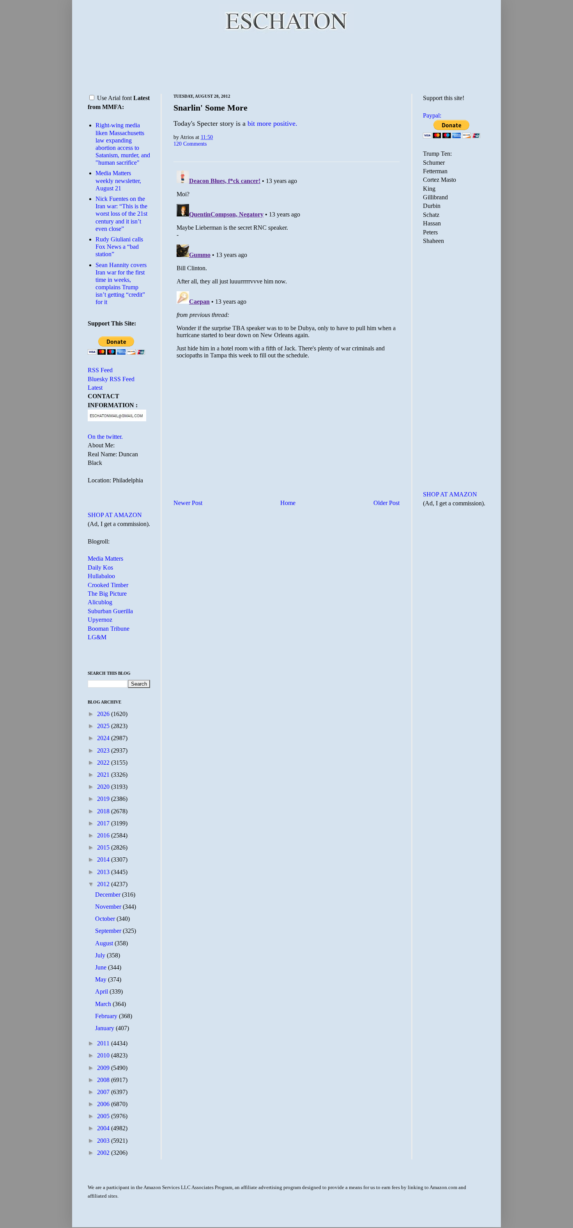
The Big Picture (107, 593)
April (102, 991)
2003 (104, 1140)
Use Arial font (114, 98)
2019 (104, 798)
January (105, 1028)
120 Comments (190, 144)
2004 (104, 1128)
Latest (95, 387)
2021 (104, 774)
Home (287, 503)
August (105, 943)
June (101, 967)
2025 (104, 726)
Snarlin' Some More (210, 108)
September (109, 930)
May (101, 979)
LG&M (97, 637)
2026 (104, 714)
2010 (104, 1055)
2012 (104, 884)
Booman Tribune (108, 628)
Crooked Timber (108, 585)
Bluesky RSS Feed (111, 379)
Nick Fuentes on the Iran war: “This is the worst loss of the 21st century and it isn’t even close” (121, 213)
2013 (104, 872)
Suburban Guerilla (110, 611)
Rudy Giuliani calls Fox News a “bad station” (119, 246)
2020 (104, 786)
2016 (104, 835)
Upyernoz (100, 619)
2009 (104, 1067)
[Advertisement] (286, 62)
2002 (104, 1152)
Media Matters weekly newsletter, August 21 (118, 180)
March (104, 1004)
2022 (104, 762)
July (101, 955)
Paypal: (432, 115)
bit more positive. (272, 123)
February (107, 1016)
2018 (104, 811)
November (109, 906)
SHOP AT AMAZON (115, 515)
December (108, 894)
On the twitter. (105, 436)
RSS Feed (100, 370)
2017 (104, 823)
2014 (104, 859)
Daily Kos (100, 567)
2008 (104, 1080)
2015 (104, 847)
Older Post (386, 503)
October (106, 918)
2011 (104, 1043)
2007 (104, 1092)
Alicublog (100, 602)
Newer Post (187, 503)
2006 (104, 1104)
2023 (104, 750)
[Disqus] (286, 264)
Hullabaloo (101, 576)
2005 (104, 1116)
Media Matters (105, 558)
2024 (104, 738)
